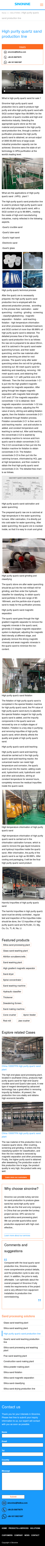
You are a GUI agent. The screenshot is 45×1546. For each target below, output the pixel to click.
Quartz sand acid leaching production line (21, 1340)
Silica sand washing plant (16, 1328)
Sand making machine (13, 1008)
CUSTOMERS (7, 1535)
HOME (4, 1528)
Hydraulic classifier (12, 991)
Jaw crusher (24, 1020)
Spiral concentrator (12, 979)
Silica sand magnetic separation (19, 1377)
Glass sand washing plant (15, 950)
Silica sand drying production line (19, 1388)
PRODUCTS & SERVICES (18, 1528)
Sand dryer (8, 973)
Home (4, 13)
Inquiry (22, 46)
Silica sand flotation (13, 1372)
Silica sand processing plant (16, 944)
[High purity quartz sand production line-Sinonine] (22, 4)
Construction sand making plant (19, 1361)
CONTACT (35, 1535)
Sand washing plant (12, 962)
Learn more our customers (16, 1177)
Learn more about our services (17, 1235)
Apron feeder (29, 1014)
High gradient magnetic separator (19, 968)
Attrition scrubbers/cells (14, 956)
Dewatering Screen (12, 1003)
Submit (13, 1497)
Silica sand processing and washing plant (21, 1349)
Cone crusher (9, 1014)
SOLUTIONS (15, 13)
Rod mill (7, 1020)
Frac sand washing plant (15, 1355)
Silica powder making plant (16, 1366)
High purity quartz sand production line (22, 1333)
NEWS (26, 1535)
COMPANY (18, 1535)
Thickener (8, 997)
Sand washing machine (14, 985)
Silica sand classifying (14, 1383)
